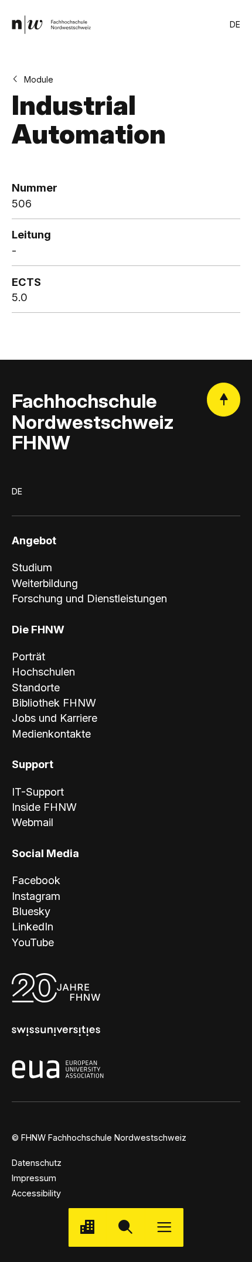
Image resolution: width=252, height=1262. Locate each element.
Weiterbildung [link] (45, 583)
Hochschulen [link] (43, 671)
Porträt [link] (28, 656)
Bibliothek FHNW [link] (54, 702)
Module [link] (38, 79)
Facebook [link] (36, 880)
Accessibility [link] (36, 1193)
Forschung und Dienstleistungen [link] (89, 598)
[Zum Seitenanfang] (223, 399)
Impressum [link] (34, 1178)
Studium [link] (32, 567)
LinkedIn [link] (32, 926)
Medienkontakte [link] (51, 733)
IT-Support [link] (38, 791)
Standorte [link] (36, 687)
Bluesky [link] (31, 911)
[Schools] (88, 1227)
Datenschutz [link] (37, 1163)
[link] (51, 24)
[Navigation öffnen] (164, 1227)
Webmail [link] (32, 822)
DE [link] (235, 24)
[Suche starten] (126, 1227)
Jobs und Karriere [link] (54, 717)
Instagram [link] (36, 895)
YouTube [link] (33, 942)
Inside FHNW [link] (44, 806)
